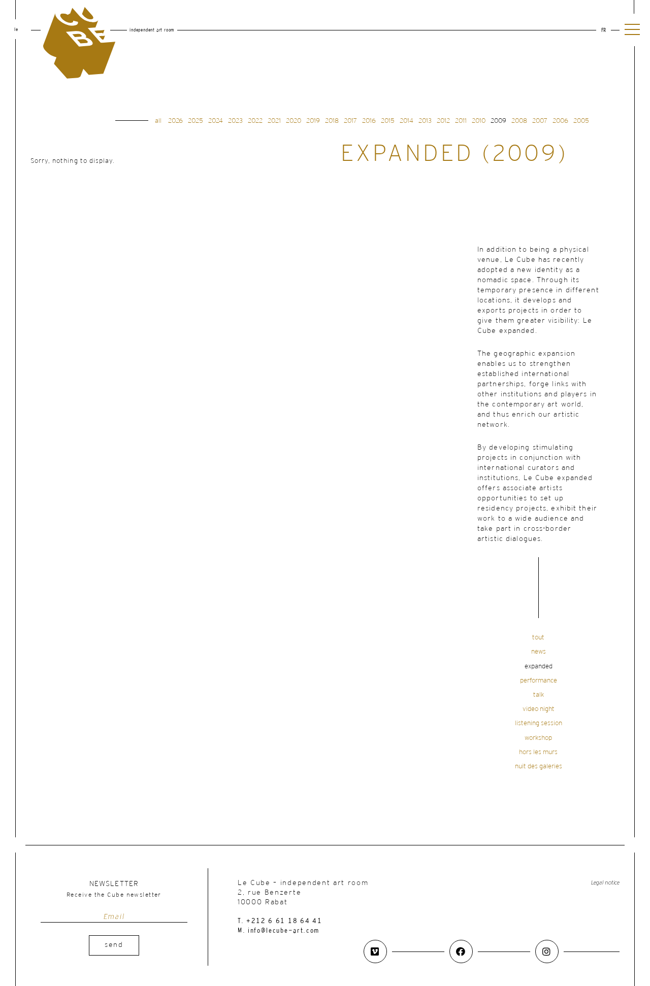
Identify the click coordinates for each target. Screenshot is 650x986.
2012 (443, 121)
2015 (388, 121)
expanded (538, 666)
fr (603, 30)
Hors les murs (538, 752)
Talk (538, 695)
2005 (581, 121)
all (158, 121)
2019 (313, 121)
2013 (425, 121)
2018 (332, 121)
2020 (293, 121)
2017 (350, 121)
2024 (215, 121)
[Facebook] (461, 951)
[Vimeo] (375, 951)
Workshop (538, 738)
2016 (369, 121)
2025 (195, 121)
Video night (539, 709)
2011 (461, 121)
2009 (498, 121)
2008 (519, 121)
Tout (538, 637)
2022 (255, 121)
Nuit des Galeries (538, 766)
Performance (538, 681)
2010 (478, 121)
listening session (538, 723)
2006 (560, 121)
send (114, 945)
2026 (175, 121)
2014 (406, 121)
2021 (274, 121)
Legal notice (605, 883)
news (538, 652)
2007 (539, 121)
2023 (235, 121)
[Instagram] (547, 951)
